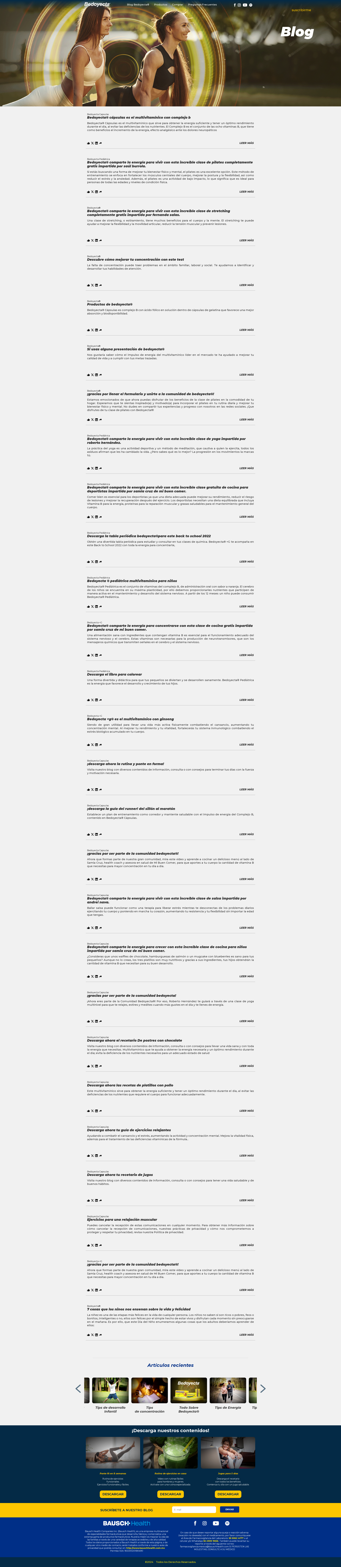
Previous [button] (78, 1389)
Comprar (177, 4)
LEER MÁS (246, 143)
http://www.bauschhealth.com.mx (145, 1548)
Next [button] (263, 1389)
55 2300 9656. (211, 1541)
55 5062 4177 (236, 1538)
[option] (170, 129)
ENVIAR (230, 1509)
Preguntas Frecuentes (202, 4)
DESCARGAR (113, 1494)
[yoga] (113, 1453)
